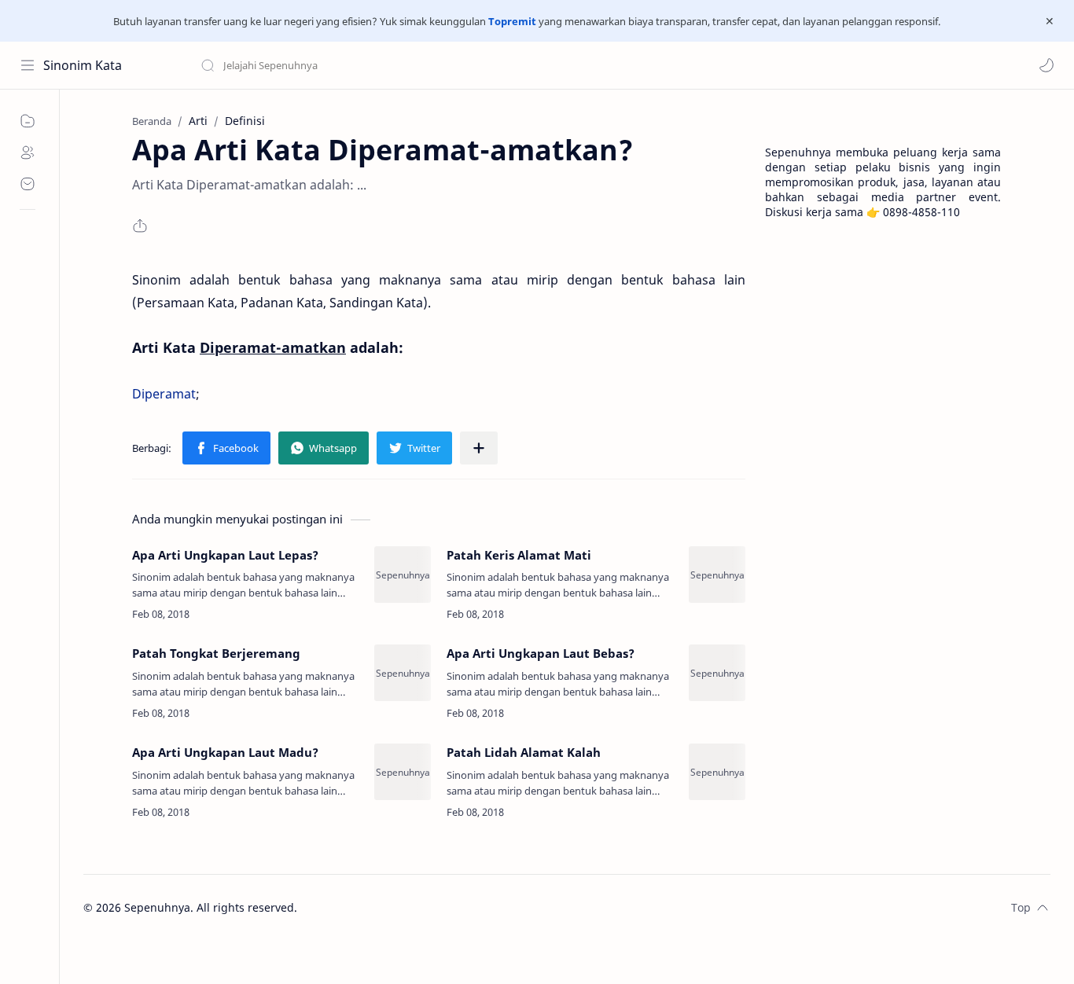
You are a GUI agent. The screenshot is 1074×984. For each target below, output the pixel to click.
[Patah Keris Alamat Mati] (717, 574)
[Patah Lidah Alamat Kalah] (717, 772)
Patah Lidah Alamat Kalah (524, 752)
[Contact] (27, 184)
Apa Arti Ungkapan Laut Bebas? (540, 653)
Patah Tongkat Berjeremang (216, 653)
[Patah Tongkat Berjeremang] (402, 672)
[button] (1046, 65)
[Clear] (447, 65)
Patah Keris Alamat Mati (519, 555)
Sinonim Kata (82, 65)
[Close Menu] (1049, 21)
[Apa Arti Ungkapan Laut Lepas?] (402, 574)
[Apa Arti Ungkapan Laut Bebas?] (717, 672)
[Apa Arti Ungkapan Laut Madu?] (402, 772)
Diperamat (164, 393)
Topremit (512, 21)
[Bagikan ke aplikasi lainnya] (479, 447)
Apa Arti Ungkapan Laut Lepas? (225, 555)
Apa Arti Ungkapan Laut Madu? (225, 752)
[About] (27, 152)
